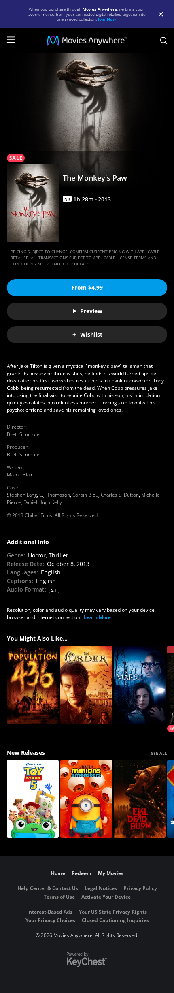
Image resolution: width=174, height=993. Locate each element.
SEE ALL (159, 753)
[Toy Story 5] (33, 799)
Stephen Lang (22, 494)
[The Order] (86, 685)
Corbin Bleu (85, 494)
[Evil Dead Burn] (140, 799)
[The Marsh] (140, 685)
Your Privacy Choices (50, 920)
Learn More (97, 617)
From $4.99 (87, 287)
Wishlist (91, 334)
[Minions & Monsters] (86, 799)
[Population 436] (33, 685)
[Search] (164, 40)
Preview (91, 311)
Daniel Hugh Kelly (42, 502)
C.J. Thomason (54, 494)
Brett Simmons (23, 434)
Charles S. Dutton (120, 494)
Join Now (107, 19)
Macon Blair (20, 474)
